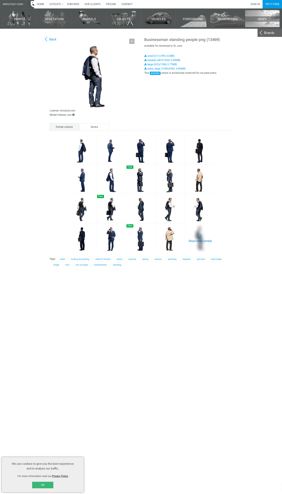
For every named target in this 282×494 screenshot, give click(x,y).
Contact (127, 4)
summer (132, 259)
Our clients (93, 4)
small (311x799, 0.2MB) (160, 55)
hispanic (187, 259)
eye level (201, 259)
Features (73, 4)
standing (117, 265)
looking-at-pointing (80, 259)
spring (145, 259)
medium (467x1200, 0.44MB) (163, 60)
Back (52, 39)
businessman (100, 265)
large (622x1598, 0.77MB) (162, 64)
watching (172, 259)
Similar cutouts (64, 126)
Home (40, 4)
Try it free (272, 4)
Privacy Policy (60, 476)
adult (62, 259)
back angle (216, 259)
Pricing (111, 4)
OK (43, 484)
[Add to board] (131, 41)
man (67, 265)
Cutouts (55, 4)
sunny (119, 259)
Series (94, 126)
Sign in (255, 4)
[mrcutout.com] (17, 4)
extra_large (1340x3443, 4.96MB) (166, 68)
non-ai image (82, 265)
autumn (158, 259)
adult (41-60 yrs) (102, 259)
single (56, 265)
